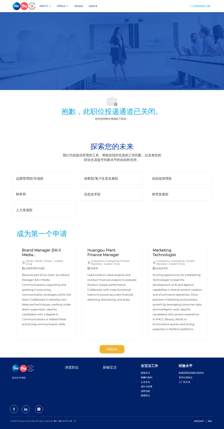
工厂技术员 (184, 382)
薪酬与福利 (146, 377)
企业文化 (145, 382)
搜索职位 (145, 395)
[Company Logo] (24, 6)
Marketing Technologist (164, 252)
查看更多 (112, 349)
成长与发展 (146, 386)
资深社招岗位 (186, 377)
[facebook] (14, 409)
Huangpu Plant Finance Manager (103, 252)
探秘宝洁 (110, 367)
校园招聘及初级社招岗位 (191, 372)
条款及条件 (199, 421)
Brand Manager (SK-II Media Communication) (41, 252)
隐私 (210, 421)
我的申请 (93, 6)
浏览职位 (72, 367)
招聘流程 (78, 6)
